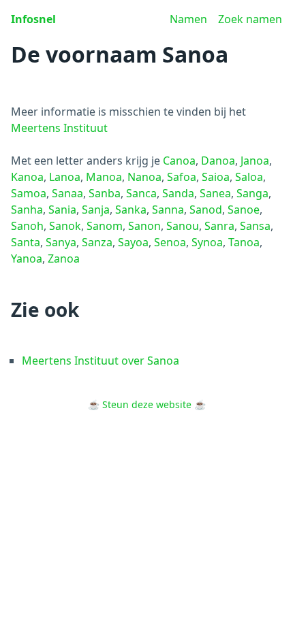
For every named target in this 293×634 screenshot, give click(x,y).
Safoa (181, 176)
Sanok (65, 225)
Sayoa (133, 242)
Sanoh (27, 225)
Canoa (179, 160)
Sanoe (244, 209)
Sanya (61, 242)
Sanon (144, 225)
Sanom (105, 225)
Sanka (130, 209)
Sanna (168, 209)
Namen (188, 19)
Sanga (252, 193)
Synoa (207, 242)
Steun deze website (146, 404)
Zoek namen (250, 19)
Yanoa (26, 258)
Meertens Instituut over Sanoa (100, 360)
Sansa (255, 225)
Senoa (170, 242)
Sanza (97, 242)
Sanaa (67, 193)
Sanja (96, 209)
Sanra (219, 225)
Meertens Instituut (59, 127)
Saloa (249, 176)
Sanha (27, 209)
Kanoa (27, 176)
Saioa (216, 176)
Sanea (215, 193)
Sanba (105, 193)
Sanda (178, 193)
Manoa (104, 176)
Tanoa (244, 242)
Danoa (218, 160)
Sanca (141, 193)
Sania (62, 209)
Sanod (205, 209)
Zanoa (64, 258)
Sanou (182, 225)
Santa (25, 242)
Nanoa (144, 176)
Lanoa (64, 176)
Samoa (28, 193)
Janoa (255, 160)
